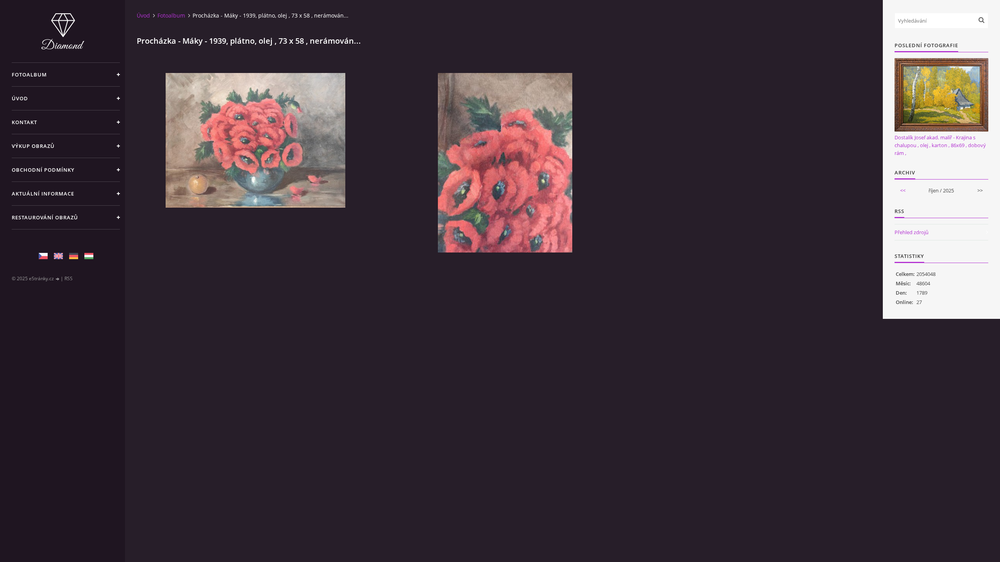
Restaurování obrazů (45, 217)
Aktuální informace (43, 193)
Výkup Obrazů (33, 145)
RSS (68, 278)
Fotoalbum (29, 74)
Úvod (20, 98)
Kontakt (24, 122)
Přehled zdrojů (912, 232)
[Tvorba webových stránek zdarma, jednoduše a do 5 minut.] (58, 279)
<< (902, 190)
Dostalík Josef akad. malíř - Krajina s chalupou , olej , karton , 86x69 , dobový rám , (940, 145)
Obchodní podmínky (43, 169)
